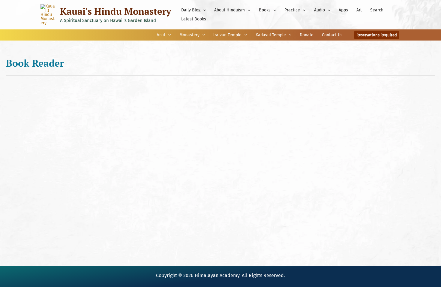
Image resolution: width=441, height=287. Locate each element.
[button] (203, 10)
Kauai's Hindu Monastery (115, 11)
